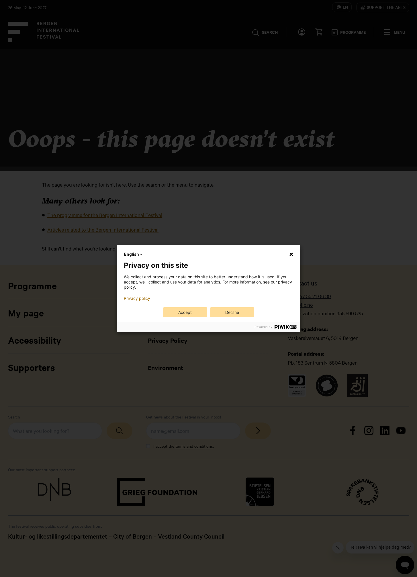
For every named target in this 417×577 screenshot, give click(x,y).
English (131, 254)
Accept (185, 312)
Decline (232, 312)
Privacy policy (137, 298)
